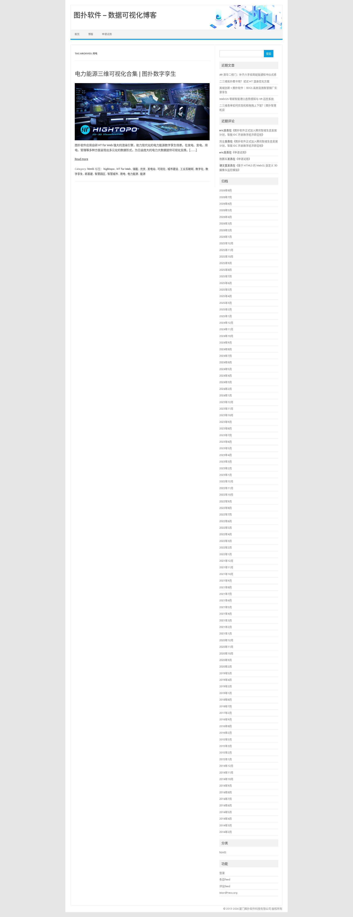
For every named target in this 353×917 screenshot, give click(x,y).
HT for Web (124, 168)
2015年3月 (225, 745)
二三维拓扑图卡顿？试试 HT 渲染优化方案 (244, 81)
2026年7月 (225, 197)
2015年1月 (225, 759)
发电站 (151, 168)
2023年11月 (226, 408)
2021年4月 (225, 613)
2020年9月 (225, 660)
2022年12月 (226, 481)
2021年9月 (225, 580)
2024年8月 (225, 349)
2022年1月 (225, 554)
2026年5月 (225, 210)
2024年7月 (225, 355)
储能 (135, 168)
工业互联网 (186, 168)
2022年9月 (225, 501)
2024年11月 (226, 329)
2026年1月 (225, 236)
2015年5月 (225, 739)
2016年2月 (225, 732)
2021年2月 (225, 626)
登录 (222, 872)
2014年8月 (225, 792)
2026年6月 (225, 203)
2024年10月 (226, 335)
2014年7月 (225, 798)
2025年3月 (225, 302)
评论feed (224, 886)
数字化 (199, 168)
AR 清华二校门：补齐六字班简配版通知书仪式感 (247, 74)
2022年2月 (225, 547)
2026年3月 (225, 223)
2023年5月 (225, 448)
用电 (122, 173)
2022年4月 (225, 534)
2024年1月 (225, 395)
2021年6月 (225, 600)
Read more (81, 159)
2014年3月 (225, 825)
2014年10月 (226, 779)
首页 (77, 34)
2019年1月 (225, 693)
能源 (142, 173)
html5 (90, 168)
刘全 (222, 141)
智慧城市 (112, 173)
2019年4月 (225, 679)
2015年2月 (225, 752)
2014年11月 (226, 772)
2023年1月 (225, 474)
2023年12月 (226, 402)
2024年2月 (225, 388)
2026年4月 (225, 216)
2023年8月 (225, 428)
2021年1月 (225, 633)
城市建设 (173, 168)
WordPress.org (228, 892)
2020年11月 (226, 646)
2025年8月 (225, 269)
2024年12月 (226, 322)
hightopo (109, 168)
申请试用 (107, 34)
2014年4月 (225, 818)
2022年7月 (225, 514)
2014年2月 (225, 831)
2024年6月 (225, 362)
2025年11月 (226, 249)
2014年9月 (225, 785)
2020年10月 (226, 653)
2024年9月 (225, 342)
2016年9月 (225, 719)
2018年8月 (225, 699)
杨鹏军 (223, 158)
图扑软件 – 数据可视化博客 (115, 15)
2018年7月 (225, 706)
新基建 (89, 173)
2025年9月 (225, 263)
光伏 (142, 168)
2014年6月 (225, 805)
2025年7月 (225, 276)
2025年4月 (225, 296)
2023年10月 (226, 415)
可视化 (161, 168)
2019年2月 (225, 686)
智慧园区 (100, 173)
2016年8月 (225, 726)
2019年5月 (225, 673)
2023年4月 (225, 454)
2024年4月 (225, 375)
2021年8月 (225, 587)
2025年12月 (226, 243)
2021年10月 (226, 574)
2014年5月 (225, 812)
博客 (90, 34)
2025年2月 (225, 309)
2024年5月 (225, 369)
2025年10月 (226, 256)
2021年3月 (225, 620)
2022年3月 (225, 540)
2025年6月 (225, 283)
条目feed (224, 879)
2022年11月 (226, 488)
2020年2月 (225, 666)
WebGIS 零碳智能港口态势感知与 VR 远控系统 (246, 98)
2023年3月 (225, 461)
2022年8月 (225, 507)
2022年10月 (226, 494)
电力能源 (132, 173)
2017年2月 (225, 712)
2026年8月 (225, 190)
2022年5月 (225, 527)
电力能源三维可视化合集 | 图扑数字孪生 (125, 74)
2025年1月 (225, 316)
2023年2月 (225, 468)
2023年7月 (225, 435)
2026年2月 (225, 230)
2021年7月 (225, 593)
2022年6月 (225, 521)
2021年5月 (225, 607)
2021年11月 (226, 567)
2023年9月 (225, 421)
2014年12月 (226, 765)
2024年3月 (225, 382)
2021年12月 (226, 560)
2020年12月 (226, 640)
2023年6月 (225, 441)
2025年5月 (225, 289)
